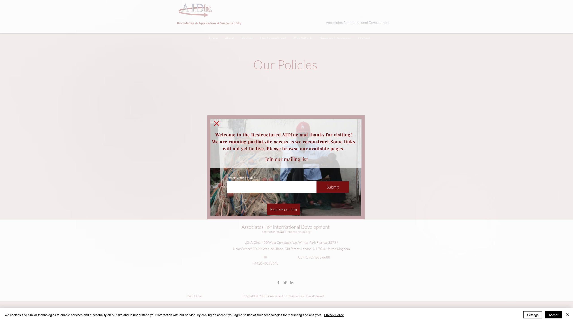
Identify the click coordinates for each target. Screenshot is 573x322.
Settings (533, 315)
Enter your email (240, 178)
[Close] (567, 314)
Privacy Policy (334, 315)
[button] (283, 209)
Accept (553, 315)
